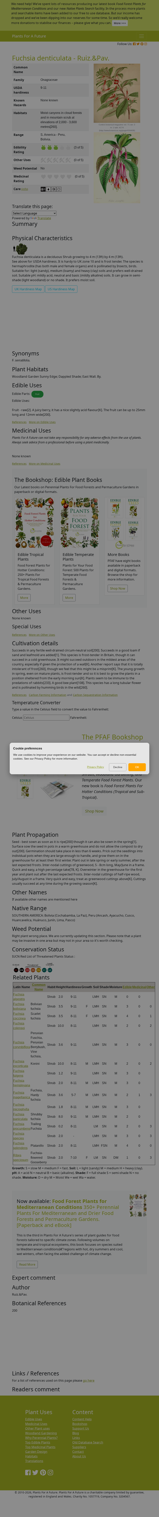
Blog (75, 1433)
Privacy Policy (95, 766)
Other (151, 987)
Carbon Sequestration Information (95, 695)
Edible (127, 987)
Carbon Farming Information (47, 695)
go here (88, 1380)
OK (137, 767)
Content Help (82, 1419)
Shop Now (117, 588)
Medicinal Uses (36, 1424)
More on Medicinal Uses (44, 463)
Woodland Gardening (41, 1433)
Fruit (37, 394)
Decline (117, 767)
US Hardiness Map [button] (61, 289)
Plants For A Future (29, 36)
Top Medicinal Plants (40, 1447)
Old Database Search (87, 1442)
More (24, 598)
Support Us (80, 1428)
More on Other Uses (42, 635)
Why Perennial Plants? (41, 1438)
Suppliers (79, 1447)
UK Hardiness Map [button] (28, 289)
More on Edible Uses (42, 422)
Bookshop (79, 1424)
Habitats (31, 1456)
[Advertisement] (79, 323)
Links (76, 1438)
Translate (44, 218)
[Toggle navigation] (141, 36)
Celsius (17, 717)
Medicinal (139, 987)
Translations (34, 1461)
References (19, 422)
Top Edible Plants (37, 1442)
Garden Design (36, 1452)
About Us (79, 1456)
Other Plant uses (37, 1428)
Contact (78, 1452)
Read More (27, 1264)
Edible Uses (33, 1419)
